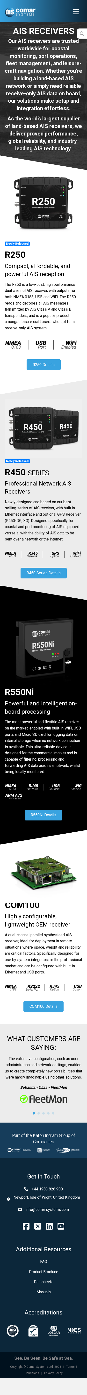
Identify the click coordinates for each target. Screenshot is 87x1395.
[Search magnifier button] (82, 33)
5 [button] (53, 1113)
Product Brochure (43, 1271)
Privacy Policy (53, 1373)
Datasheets (43, 1281)
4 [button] (48, 1113)
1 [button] (34, 1113)
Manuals (43, 1292)
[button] (44, 364)
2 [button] (38, 1113)
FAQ (43, 1261)
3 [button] (43, 1113)
